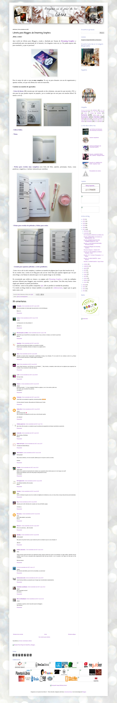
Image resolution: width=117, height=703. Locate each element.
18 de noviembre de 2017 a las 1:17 (26, 567)
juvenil (88, 118)
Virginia (18, 467)
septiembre (86, 266)
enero (85, 282)
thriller (100, 121)
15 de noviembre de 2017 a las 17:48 (37, 332)
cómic (85, 113)
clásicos (92, 111)
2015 (84, 286)
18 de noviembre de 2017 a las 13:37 (34, 577)
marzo (85, 278)
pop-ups (101, 119)
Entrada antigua (72, 634)
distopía (92, 113)
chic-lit (101, 110)
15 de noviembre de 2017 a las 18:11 (30, 343)
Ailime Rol (19, 409)
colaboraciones (57, 288)
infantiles (96, 117)
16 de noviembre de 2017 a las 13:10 (29, 467)
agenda (18, 296)
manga (93, 118)
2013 (84, 290)
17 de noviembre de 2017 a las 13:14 (34, 549)
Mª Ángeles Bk (20, 480)
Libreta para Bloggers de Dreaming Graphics (95, 146)
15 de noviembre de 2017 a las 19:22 (28, 364)
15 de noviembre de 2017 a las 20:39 (29, 374)
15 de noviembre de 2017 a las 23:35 (31, 409)
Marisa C (19, 525)
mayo (85, 274)
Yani (18, 364)
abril (85, 276)
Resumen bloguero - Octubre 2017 (92, 250)
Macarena (19, 513)
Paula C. (19, 384)
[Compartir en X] (40, 294)
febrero (86, 280)
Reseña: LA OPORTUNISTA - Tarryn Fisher (94, 261)
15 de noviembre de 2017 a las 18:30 (28, 353)
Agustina (19, 343)
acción (88, 110)
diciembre (86, 231)
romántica (89, 121)
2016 (84, 284)
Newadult (83, 110)
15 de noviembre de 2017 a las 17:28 (29, 318)
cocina (97, 111)
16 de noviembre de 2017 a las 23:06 (30, 534)
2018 (84, 227)
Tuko (18, 353)
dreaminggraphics (24, 296)
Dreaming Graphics (55, 279)
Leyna (18, 318)
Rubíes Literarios (21, 549)
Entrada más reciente (18, 634)
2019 (84, 225)
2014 (84, 288)
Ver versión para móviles (44, 637)
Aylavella (19, 433)
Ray (18, 501)
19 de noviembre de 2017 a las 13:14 (35, 598)
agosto (85, 268)
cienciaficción (84, 111)
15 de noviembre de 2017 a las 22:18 (30, 397)
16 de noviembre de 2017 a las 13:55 (33, 480)
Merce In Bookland (21, 598)
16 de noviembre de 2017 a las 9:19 (30, 433)
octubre (86, 264)
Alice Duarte (20, 452)
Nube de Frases (20, 443)
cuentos (102, 111)
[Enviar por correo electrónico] (37, 294)
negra (82, 120)
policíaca (95, 119)
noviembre (86, 233)
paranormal (88, 120)
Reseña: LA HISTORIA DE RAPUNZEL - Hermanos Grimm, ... (93, 244)
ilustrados (84, 117)
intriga (82, 118)
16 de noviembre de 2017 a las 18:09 (28, 501)
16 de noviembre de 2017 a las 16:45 (30, 491)
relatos (82, 121)
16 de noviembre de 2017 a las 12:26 (32, 452)
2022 (84, 219)
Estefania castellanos (22, 586)
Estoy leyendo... (90, 185)
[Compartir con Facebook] (41, 294)
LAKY (18, 374)
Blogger (84, 692)
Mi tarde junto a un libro (22, 332)
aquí (42, 285)
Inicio (45, 634)
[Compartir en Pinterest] (43, 294)
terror (96, 121)
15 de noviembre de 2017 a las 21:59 (30, 384)
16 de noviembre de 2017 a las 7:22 (34, 424)
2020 (84, 223)
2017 (84, 229)
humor (101, 115)
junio (85, 272)
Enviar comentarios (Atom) (25, 640)
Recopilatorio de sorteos (95, 171)
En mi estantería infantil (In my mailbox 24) (93, 234)
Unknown (19, 397)
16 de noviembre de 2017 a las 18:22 (31, 513)
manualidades (100, 118)
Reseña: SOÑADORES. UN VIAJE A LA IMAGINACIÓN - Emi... (93, 237)
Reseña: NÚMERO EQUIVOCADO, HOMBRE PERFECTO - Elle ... (92, 241)
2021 (84, 221)
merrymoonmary (68, 692)
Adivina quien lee (21, 424)
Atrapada (19, 306)
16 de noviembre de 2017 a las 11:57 (33, 443)
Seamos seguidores (94, 137)
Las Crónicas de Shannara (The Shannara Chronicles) (96, 130)
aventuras (94, 110)
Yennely (19, 491)
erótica (99, 113)
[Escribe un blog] (38, 294)
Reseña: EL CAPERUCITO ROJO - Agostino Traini (96, 163)
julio (85, 270)
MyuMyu (19, 534)
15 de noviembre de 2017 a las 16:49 (30, 306)
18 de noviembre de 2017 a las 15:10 (36, 586)
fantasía (84, 115)
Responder (19, 313)
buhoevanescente (21, 577)
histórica (95, 115)
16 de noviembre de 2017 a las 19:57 (30, 525)
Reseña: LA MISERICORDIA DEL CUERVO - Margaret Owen (97, 155)
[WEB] (20, 667)
